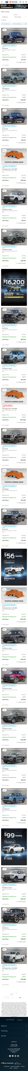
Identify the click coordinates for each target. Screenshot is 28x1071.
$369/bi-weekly (22, 102)
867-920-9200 (14, 1046)
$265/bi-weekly (22, 662)
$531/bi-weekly (22, 941)
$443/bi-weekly (22, 62)
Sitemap (16, 1068)
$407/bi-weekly (22, 342)
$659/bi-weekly (22, 182)
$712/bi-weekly (22, 422)
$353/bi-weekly (22, 502)
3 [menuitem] (16, 993)
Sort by (15, 14)
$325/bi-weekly (22, 822)
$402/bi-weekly (22, 462)
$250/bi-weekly (22, 702)
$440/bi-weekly (22, 543)
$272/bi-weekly (22, 223)
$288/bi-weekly (22, 382)
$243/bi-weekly (22, 742)
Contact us (14, 1041)
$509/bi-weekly (22, 981)
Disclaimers (7, 1066)
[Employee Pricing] (14, 287)
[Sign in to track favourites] (25, 29)
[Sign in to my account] (26, 2)
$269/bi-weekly (22, 263)
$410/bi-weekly (22, 142)
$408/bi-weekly (22, 782)
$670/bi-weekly (22, 621)
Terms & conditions (15, 1066)
